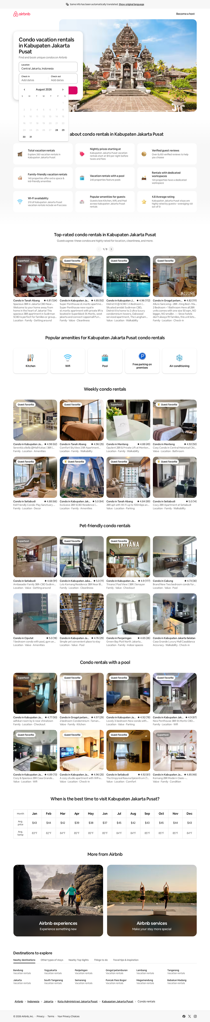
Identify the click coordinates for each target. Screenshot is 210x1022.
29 (63, 130)
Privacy (40, 1016)
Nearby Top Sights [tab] (79, 959)
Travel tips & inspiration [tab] (125, 959)
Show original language (131, 4)
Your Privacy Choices (68, 1016)
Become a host (185, 14)
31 (31, 136)
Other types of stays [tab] (52, 959)
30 (24, 136)
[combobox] (48, 68)
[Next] (111, 249)
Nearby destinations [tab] (24, 959)
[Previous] (99, 249)
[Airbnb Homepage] (21, 14)
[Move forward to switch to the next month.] (63, 90)
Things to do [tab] (101, 959)
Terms (50, 1016)
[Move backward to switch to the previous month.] (25, 90)
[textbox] (33, 80)
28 (56, 130)
